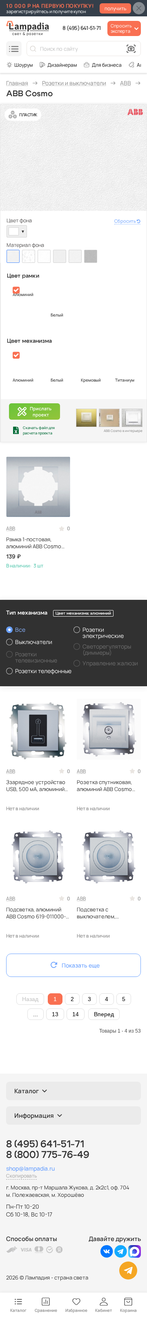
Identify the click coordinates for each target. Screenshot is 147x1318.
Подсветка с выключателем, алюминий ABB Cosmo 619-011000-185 (104, 913)
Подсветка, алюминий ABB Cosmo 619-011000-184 (36, 913)
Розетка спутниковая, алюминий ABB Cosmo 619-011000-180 (104, 786)
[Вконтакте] (106, 1255)
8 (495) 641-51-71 (81, 28)
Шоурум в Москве (19, 65)
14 (75, 1014)
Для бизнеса (107, 64)
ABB (10, 528)
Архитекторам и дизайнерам (58, 65)
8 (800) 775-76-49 (47, 1155)
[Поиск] (33, 48)
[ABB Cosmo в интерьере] (86, 418)
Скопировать (21, 1175)
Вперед (104, 1014)
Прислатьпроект (40, 411)
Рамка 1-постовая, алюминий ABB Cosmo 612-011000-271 (33, 543)
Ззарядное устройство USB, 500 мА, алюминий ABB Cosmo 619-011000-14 (36, 786)
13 (55, 1014)
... (35, 1014)
